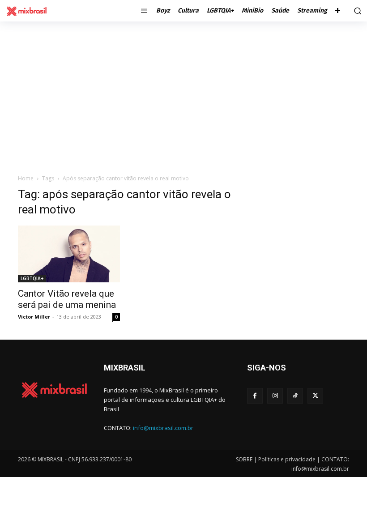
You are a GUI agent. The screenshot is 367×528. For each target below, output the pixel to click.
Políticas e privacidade (287, 459)
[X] (315, 396)
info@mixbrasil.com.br (163, 428)
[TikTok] (295, 396)
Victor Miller (34, 316)
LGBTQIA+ (32, 278)
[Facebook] (255, 396)
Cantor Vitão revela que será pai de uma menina (67, 299)
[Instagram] (275, 396)
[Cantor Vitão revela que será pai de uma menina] (69, 254)
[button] (356, 11)
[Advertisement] (183, 88)
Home (26, 178)
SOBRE (244, 459)
